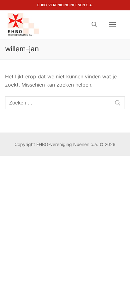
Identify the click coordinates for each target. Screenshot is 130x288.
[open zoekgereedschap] (94, 24)
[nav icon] (112, 24)
